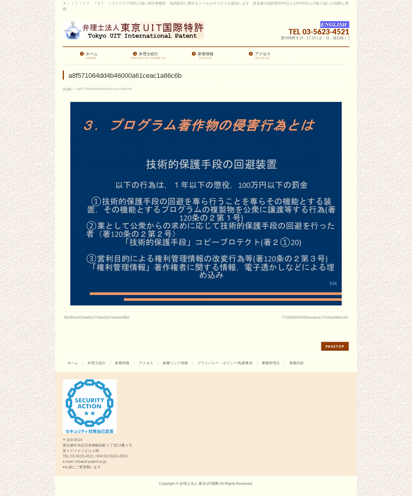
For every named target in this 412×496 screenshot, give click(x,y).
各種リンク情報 (175, 363)
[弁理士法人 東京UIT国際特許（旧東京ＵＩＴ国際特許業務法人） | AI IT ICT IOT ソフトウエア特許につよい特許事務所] (133, 32)
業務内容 (296, 363)
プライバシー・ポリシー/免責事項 (224, 363)
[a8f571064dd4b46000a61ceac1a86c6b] (206, 203)
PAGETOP (334, 346)
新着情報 (122, 363)
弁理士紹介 (96, 363)
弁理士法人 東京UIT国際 (199, 484)
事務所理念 (271, 363)
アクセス (146, 363)
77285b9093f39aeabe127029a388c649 (315, 317)
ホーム (72, 363)
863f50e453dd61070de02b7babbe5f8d (96, 317)
